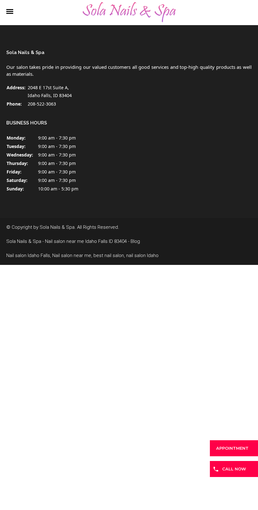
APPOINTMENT (232, 448)
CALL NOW (234, 468)
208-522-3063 (42, 104)
